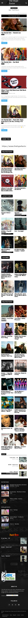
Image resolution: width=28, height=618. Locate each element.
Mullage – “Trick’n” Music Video (20, 447)
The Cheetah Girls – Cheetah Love (11, 33)
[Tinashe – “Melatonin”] (21, 205)
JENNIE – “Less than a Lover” (7, 319)
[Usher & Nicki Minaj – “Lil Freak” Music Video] (21, 267)
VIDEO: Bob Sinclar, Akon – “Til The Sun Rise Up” (20, 411)
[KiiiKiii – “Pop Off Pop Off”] (7, 224)
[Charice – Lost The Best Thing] (7, 329)
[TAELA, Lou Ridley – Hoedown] (5, 501)
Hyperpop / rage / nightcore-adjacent (6, 233)
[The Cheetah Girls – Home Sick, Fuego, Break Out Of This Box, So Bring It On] (14, 111)
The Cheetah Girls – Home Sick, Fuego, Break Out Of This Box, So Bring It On (12, 120)
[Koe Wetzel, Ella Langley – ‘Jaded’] (21, 242)
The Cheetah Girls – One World (10, 62)
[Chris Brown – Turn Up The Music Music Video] (21, 286)
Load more (14, 564)
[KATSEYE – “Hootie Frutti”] (23, 466)
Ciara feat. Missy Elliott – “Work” (6, 410)
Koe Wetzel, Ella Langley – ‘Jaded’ (20, 250)
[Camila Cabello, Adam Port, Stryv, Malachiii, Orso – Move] (7, 267)
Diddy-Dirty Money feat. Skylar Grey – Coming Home (7, 448)
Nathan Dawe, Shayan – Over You (6, 355)
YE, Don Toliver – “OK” (6, 213)
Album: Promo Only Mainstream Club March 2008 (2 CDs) (13, 91)
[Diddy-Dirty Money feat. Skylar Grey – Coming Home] (7, 439)
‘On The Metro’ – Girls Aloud (19, 392)
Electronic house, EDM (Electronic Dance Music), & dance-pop (6, 252)
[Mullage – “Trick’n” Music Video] (21, 439)
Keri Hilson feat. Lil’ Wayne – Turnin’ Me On (7, 295)
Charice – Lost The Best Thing (6, 337)
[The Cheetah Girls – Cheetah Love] (14, 24)
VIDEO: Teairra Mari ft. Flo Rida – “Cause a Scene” (20, 430)
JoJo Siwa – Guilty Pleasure (20, 319)
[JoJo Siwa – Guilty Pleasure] (21, 311)
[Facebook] (9, 605)
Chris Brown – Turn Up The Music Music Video (21, 295)
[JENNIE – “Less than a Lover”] (7, 311)
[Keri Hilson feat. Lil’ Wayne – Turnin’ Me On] (7, 286)
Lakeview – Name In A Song (20, 373)
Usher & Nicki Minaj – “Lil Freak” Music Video (20, 276)
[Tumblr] (12, 605)
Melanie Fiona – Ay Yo (6, 429)
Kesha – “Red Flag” (14, 509)
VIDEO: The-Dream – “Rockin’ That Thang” (20, 338)
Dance (3, 34)
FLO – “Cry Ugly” (19, 231)
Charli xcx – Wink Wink (14, 524)
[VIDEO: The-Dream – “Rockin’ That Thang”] (21, 329)
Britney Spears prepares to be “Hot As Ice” (7, 393)
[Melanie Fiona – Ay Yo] (7, 421)
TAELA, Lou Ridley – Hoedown (16, 498)
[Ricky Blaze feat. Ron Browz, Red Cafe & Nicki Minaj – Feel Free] (5, 487)
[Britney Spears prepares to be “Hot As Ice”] (7, 384)
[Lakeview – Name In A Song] (21, 366)
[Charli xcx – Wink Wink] (5, 526)
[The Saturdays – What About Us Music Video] (5, 494)
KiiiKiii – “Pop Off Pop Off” (6, 231)
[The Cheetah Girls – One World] (14, 54)
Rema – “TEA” (14, 10)
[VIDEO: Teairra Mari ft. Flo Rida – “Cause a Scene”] (21, 421)
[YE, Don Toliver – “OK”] (7, 205)
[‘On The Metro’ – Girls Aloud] (21, 384)
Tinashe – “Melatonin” (18, 213)
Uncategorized (4, 93)
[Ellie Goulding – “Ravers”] (7, 242)
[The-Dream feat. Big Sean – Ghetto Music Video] (21, 347)
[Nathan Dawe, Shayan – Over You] (7, 347)
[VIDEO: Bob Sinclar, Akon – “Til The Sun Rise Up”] (21, 402)
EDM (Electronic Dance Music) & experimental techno (20, 215)
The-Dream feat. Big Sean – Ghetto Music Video (20, 356)
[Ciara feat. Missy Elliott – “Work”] (7, 402)
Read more (4, 42)
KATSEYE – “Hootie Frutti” (13, 464)
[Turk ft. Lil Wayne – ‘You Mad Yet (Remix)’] (5, 519)
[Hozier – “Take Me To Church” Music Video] (7, 366)
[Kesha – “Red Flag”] (5, 512)
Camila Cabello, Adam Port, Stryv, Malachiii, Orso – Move (6, 276)
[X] (15, 605)
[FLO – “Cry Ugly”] (21, 224)
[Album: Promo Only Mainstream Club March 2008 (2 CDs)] (14, 82)
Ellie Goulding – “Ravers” (5, 250)
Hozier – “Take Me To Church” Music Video (6, 374)
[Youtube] (19, 605)
